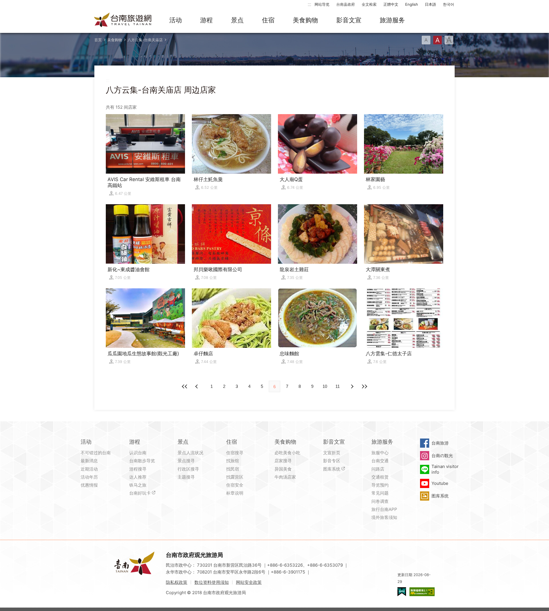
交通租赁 (380, 477)
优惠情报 (89, 485)
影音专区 (331, 460)
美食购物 (305, 20)
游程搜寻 (137, 469)
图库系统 (331, 469)
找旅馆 (232, 460)
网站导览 (322, 4)
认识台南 (137, 452)
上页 (351, 386)
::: (309, 4)
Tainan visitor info (445, 469)
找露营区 (234, 477)
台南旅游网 (123, 20)
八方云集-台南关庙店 (145, 39)
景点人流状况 (190, 452)
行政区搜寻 (188, 469)
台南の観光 (442, 455)
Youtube (439, 483)
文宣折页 (331, 452)
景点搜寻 (186, 460)
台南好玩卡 (140, 493)
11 (337, 386)
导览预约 (380, 485)
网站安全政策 (249, 582)
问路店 (377, 469)
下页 (197, 386)
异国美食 (283, 469)
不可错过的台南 (96, 452)
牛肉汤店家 (285, 477)
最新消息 (89, 460)
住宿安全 (234, 485)
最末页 (364, 386)
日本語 (430, 4)
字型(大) (449, 40)
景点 (237, 20)
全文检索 (369, 4)
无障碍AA (422, 591)
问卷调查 (380, 501)
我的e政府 (401, 591)
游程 (206, 20)
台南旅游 (440, 443)
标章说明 (234, 493)
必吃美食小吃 (287, 452)
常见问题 (380, 493)
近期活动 (89, 469)
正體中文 (390, 4)
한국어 (448, 4)
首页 (98, 39)
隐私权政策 (176, 582)
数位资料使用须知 (211, 582)
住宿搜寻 (234, 452)
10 (325, 386)
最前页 (184, 386)
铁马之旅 (137, 485)
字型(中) (437, 40)
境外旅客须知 (384, 517)
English (411, 4)
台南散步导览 (142, 460)
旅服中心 (380, 452)
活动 (175, 20)
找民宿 (232, 469)
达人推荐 (137, 477)
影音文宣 (348, 20)
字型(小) (426, 40)
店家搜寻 (283, 460)
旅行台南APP (384, 509)
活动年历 (89, 477)
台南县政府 (345, 4)
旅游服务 (392, 20)
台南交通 (380, 460)
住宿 (268, 20)
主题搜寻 (186, 477)
